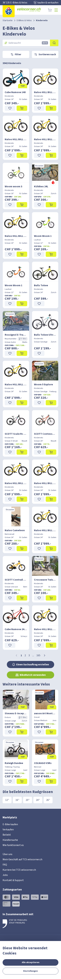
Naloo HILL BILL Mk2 (45, 92)
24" (38, 800)
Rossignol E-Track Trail (16, 335)
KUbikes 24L (41, 186)
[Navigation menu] (56, 10)
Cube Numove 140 (15, 92)
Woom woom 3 (13, 186)
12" (7, 800)
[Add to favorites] (10, 108)
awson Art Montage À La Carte (45, 713)
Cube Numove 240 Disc (16, 629)
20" (27, 800)
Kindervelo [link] (42, 20)
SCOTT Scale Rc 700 (16, 434)
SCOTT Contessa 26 (45, 434)
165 (38, 655)
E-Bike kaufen (10, 824)
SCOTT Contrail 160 (16, 580)
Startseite (8, 20)
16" (17, 800)
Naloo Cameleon (15, 530)
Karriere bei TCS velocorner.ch (19, 870)
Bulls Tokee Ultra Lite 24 (45, 335)
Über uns (7, 854)
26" (48, 800)
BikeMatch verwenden (33, 675)
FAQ (5, 864)
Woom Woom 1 (43, 236)
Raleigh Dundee (14, 763)
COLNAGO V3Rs (43, 763)
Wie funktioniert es (13, 845)
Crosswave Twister (45, 580)
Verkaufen (8, 829)
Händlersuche (10, 840)
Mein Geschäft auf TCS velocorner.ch (22, 859)
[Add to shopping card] (22, 108)
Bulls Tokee (41, 285)
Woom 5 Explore (43, 384)
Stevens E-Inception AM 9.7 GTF (16, 713)
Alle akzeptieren (30, 962)
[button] (44, 655)
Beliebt (7, 835)
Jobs (5, 875)
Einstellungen (30, 971)
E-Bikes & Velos (24, 20)
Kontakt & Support (13, 880)
